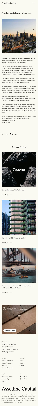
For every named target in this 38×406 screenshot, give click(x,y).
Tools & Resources (7, 363)
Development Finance (10, 349)
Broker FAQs (5, 365)
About (21, 360)
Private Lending (7, 347)
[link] (19, 169)
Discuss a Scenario (7, 368)
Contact (4, 381)
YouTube (24, 379)
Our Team (22, 363)
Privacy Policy (5, 379)
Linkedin (24, 376)
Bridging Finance (8, 352)
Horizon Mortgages (9, 344)
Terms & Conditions (7, 376)
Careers (22, 365)
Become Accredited (7, 360)
